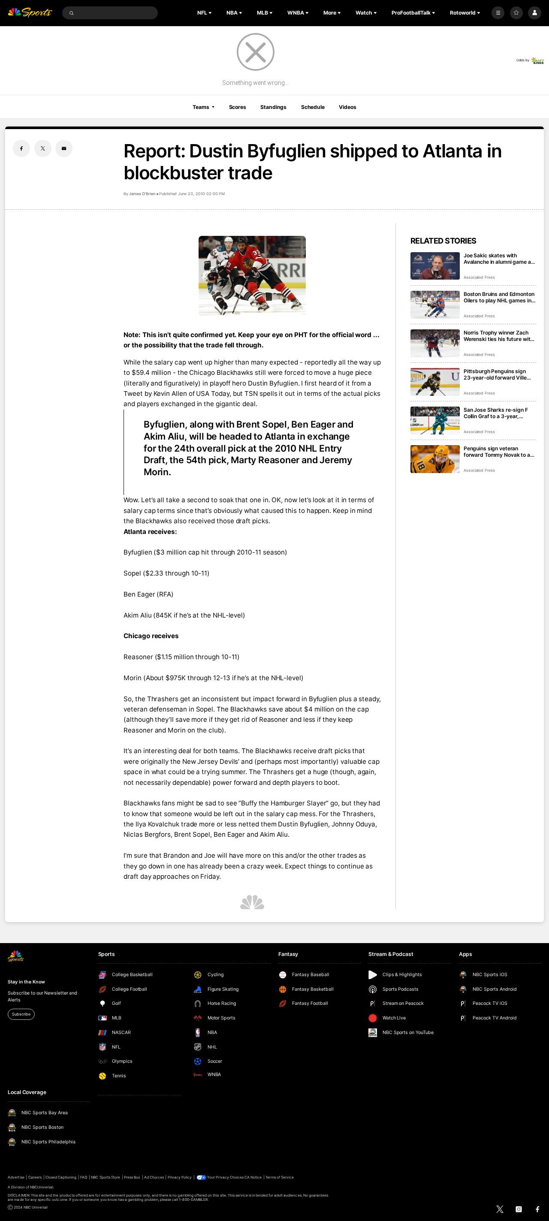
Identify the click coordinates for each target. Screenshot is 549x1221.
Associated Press (479, 277)
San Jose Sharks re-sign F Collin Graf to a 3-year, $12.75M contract (496, 413)
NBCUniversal (42, 1187)
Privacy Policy (180, 1177)
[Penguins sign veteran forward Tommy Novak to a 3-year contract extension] (435, 459)
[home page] (30, 13)
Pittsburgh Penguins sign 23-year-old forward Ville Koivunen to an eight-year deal (495, 374)
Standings (273, 107)
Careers (35, 1177)
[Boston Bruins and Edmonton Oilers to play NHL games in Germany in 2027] (435, 305)
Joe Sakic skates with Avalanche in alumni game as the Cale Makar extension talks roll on (499, 258)
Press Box (132, 1177)
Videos (347, 107)
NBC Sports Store (105, 1177)
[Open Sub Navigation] (211, 13)
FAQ (83, 1177)
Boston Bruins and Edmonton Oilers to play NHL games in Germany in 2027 (499, 297)
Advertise (16, 1177)
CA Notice (253, 1177)
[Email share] (63, 148)
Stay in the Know (26, 982)
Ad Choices (153, 1177)
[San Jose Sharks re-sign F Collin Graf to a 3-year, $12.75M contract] (435, 420)
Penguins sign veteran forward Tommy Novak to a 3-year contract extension (497, 451)
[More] (498, 12)
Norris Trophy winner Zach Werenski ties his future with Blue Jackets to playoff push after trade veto (499, 335)
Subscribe (21, 1014)
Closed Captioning (61, 1177)
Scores (237, 107)
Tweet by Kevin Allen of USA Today (176, 393)
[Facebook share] (21, 148)
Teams (201, 107)
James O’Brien (142, 193)
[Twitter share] (42, 148)
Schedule (313, 107)
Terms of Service (279, 1177)
